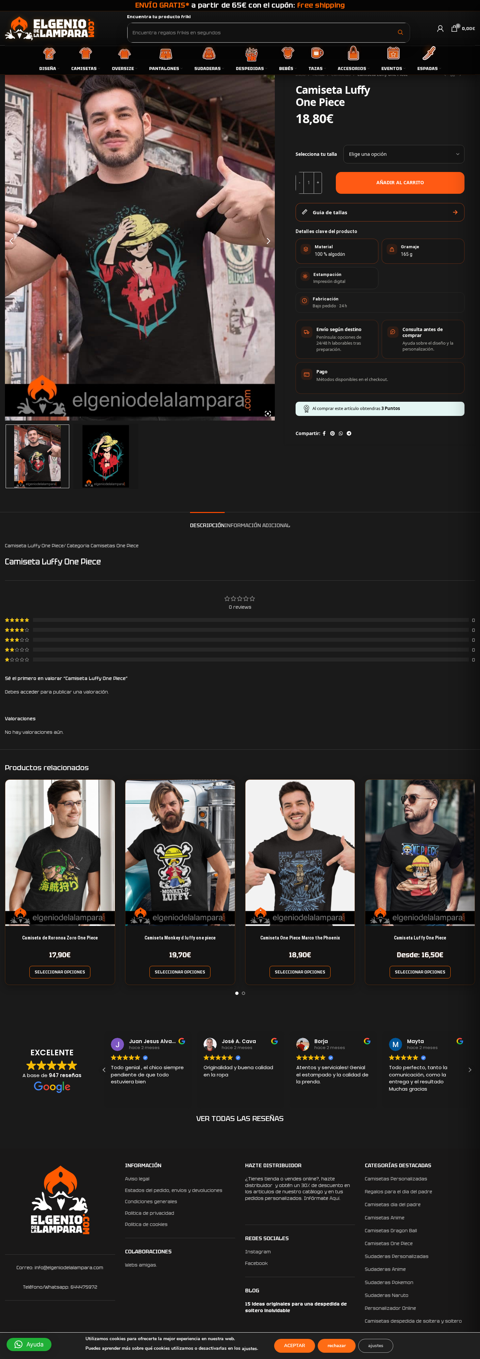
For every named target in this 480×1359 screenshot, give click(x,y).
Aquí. (335, 1198)
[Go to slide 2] (243, 993)
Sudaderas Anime (385, 1269)
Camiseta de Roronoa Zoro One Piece (60, 937)
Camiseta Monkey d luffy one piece (180, 937)
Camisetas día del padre (393, 1204)
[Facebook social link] (324, 433)
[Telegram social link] (349, 433)
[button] (470, 1070)
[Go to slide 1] (237, 993)
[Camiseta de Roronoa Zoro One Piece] (60, 853)
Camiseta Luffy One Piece (420, 937)
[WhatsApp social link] (341, 433)
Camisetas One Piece (389, 1243)
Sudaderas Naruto (386, 1295)
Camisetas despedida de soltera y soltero (413, 1321)
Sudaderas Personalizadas (397, 1256)
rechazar (337, 1345)
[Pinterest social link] (332, 433)
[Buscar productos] (400, 32)
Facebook (256, 1263)
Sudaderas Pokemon (389, 1282)
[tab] (207, 522)
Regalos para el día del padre (398, 1192)
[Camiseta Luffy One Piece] (420, 853)
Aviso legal (137, 1179)
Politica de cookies (146, 1224)
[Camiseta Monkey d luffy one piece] (180, 853)
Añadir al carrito (400, 182)
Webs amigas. (141, 1265)
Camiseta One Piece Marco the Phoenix (300, 937)
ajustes (249, 1348)
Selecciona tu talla (316, 154)
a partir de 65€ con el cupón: (240, 5)
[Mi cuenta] (440, 28)
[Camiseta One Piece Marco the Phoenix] (300, 853)
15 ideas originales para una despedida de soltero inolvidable (296, 1307)
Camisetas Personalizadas (396, 1179)
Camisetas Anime (384, 1218)
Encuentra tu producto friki (159, 16)
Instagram (258, 1252)
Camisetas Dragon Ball (391, 1231)
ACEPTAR (294, 1345)
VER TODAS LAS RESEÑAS (240, 1118)
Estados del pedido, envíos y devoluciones (173, 1190)
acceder (29, 692)
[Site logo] (49, 28)
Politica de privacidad (149, 1213)
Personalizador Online (390, 1308)
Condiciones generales (151, 1202)
